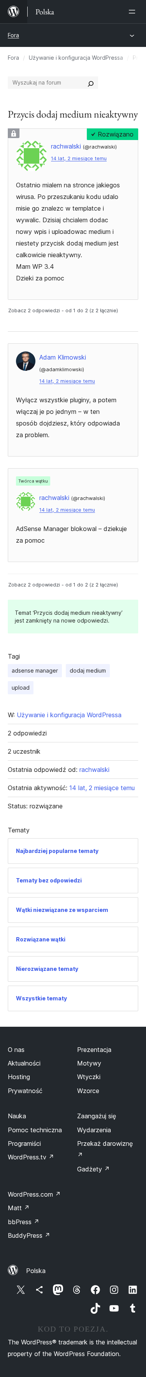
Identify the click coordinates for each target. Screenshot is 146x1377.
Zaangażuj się (96, 1116)
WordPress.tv (31, 1157)
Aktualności (24, 1063)
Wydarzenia (94, 1130)
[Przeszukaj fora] (90, 82)
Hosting (19, 1077)
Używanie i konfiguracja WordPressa (76, 57)
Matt (19, 1208)
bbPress (23, 1222)
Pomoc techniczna (35, 1130)
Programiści (24, 1143)
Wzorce (88, 1091)
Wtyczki (88, 1077)
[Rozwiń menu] (133, 11)
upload (21, 687)
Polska (36, 1271)
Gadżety (93, 1169)
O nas (16, 1050)
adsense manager (35, 670)
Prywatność (25, 1091)
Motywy (89, 1063)
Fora (13, 35)
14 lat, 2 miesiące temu (79, 158)
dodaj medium (88, 670)
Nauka (17, 1116)
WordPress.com (34, 1194)
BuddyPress (29, 1235)
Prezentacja (94, 1050)
